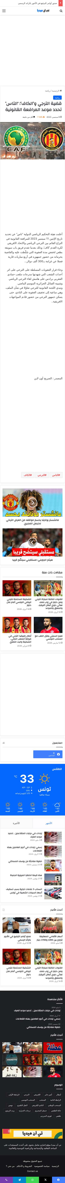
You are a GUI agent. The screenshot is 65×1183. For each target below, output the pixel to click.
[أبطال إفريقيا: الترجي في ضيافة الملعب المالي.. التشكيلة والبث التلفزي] (17, 625)
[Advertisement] (32, 50)
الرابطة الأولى (14, 1094)
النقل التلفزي (22, 1105)
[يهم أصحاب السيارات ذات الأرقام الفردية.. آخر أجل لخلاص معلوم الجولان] (12, 1059)
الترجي (41, 475)
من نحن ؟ (10, 1166)
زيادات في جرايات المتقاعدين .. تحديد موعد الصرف (25, 835)
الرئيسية (56, 90)
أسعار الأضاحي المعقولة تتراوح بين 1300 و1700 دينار (49, 938)
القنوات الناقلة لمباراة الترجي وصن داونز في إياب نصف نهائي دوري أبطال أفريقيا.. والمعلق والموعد (48, 603)
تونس (10, 1105)
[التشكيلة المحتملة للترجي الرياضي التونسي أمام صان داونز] (17, 588)
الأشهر (49, 823)
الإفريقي (37, 1094)
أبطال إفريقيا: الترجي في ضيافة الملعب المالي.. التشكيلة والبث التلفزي (20, 639)
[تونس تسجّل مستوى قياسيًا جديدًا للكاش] (32, 1071)
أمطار (58, 1094)
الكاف (27, 475)
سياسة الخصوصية (42, 1166)
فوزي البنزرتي (46, 1116)
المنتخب (42, 1100)
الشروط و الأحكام (24, 1166)
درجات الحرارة (24, 1110)
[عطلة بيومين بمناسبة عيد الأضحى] (53, 1047)
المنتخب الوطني (54, 1105)
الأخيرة (16, 823)
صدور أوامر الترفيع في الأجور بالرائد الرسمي (37, 3)
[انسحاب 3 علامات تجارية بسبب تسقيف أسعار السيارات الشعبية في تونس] (53, 893)
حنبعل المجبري (41, 1110)
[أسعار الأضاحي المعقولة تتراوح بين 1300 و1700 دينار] (48, 925)
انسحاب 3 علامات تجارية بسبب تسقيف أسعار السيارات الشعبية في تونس (24, 891)
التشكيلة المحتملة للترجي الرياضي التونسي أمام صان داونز (19, 602)
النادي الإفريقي (38, 1105)
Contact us (32, 1171)
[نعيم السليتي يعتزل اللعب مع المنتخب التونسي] (48, 625)
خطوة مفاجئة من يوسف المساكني (25, 861)
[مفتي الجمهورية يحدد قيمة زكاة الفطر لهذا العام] (12, 1071)
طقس (58, 1116)
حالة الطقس (56, 1110)
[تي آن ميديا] (44, 11)
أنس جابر (48, 1094)
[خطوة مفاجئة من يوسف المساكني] (53, 865)
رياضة (47, 90)
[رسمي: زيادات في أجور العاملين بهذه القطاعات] (53, 851)
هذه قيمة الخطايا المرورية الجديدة (26, 875)
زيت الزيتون (10, 1110)
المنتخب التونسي (28, 1100)
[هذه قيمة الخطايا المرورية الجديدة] (53, 879)
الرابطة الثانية (55, 1100)
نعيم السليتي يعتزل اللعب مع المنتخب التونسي (48, 637)
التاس (55, 475)
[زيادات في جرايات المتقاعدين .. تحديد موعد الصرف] (53, 837)
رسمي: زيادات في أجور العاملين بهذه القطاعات (24, 849)
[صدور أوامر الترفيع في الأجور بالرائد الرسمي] (17, 925)
